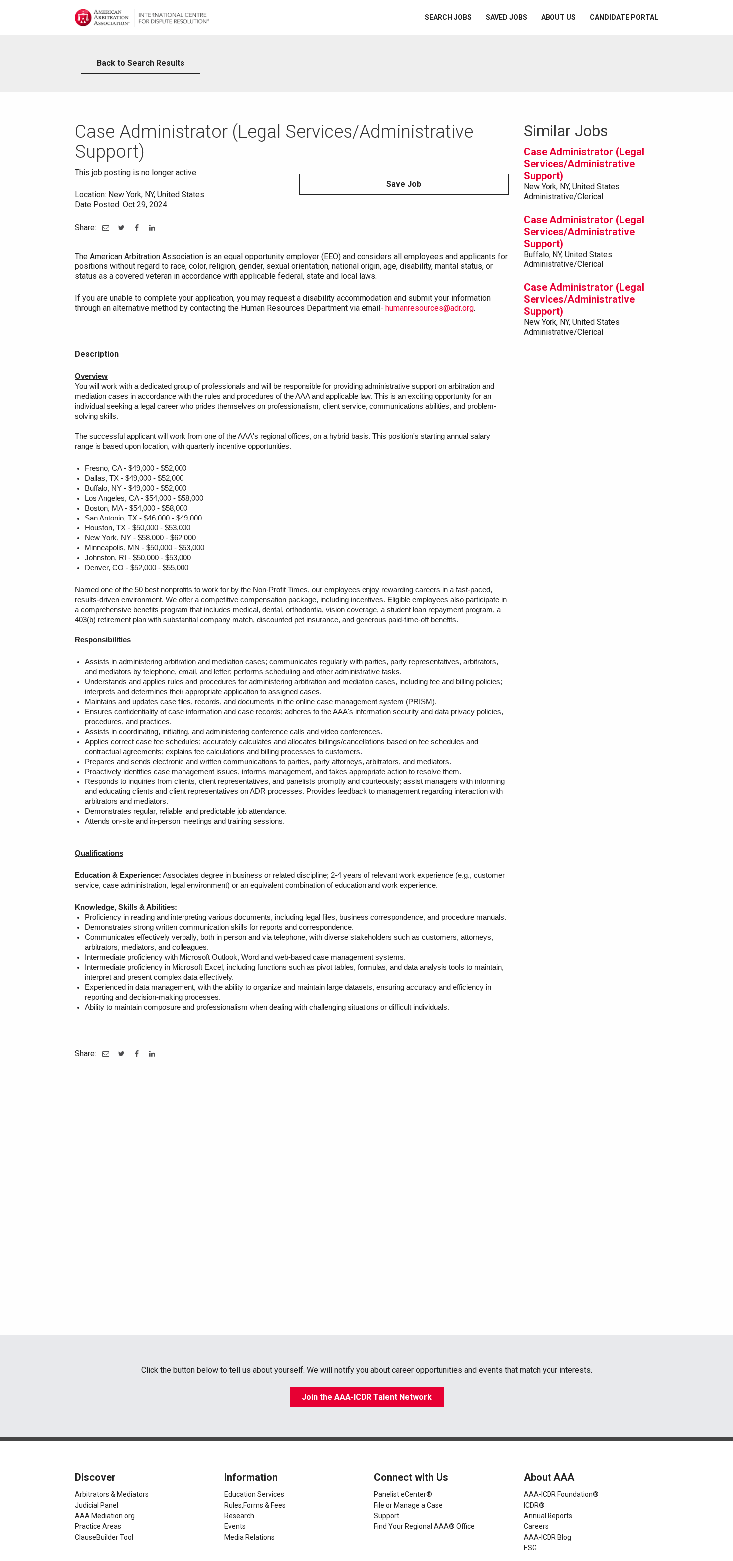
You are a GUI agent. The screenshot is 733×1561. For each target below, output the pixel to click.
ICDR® (534, 1505)
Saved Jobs (506, 17)
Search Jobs (448, 17)
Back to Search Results (140, 63)
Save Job (403, 184)
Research (239, 1516)
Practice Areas (98, 1526)
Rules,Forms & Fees (255, 1505)
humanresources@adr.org (429, 308)
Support (386, 1516)
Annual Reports (548, 1516)
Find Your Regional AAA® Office (424, 1526)
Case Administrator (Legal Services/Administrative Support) (584, 164)
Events (235, 1526)
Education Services (254, 1494)
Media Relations (249, 1537)
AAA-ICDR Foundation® (561, 1494)
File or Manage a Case (408, 1505)
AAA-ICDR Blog (547, 1537)
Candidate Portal (624, 17)
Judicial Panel (96, 1505)
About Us (558, 17)
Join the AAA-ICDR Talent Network (367, 1397)
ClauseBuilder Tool (104, 1537)
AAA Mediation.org (105, 1516)
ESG (530, 1548)
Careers (536, 1526)
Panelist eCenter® (403, 1494)
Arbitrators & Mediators (112, 1494)
